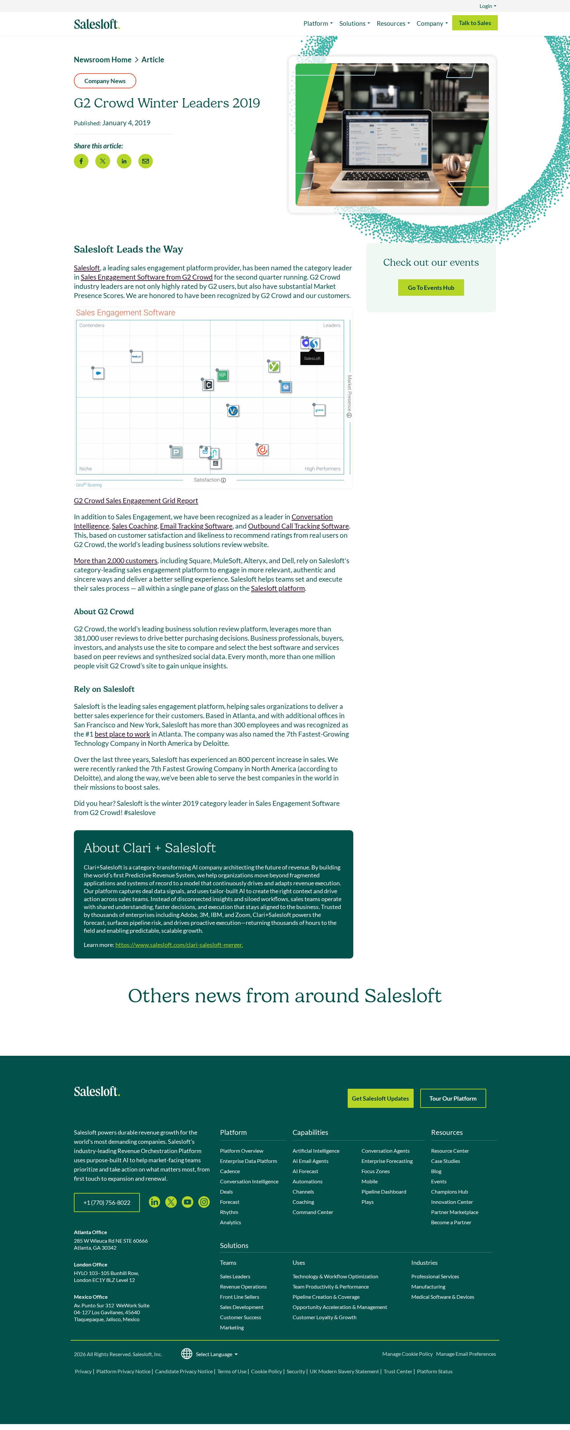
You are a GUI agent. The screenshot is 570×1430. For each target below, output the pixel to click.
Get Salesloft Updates (380, 1098)
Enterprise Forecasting (387, 1161)
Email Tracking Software (196, 526)
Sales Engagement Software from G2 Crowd (147, 277)
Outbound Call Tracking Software (298, 526)
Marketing (232, 1327)
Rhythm (229, 1212)
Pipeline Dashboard (384, 1191)
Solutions (352, 23)
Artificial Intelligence (316, 1150)
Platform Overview (241, 1150)
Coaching (303, 1202)
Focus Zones (376, 1171)
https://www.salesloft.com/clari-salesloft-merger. (179, 944)
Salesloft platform (278, 588)
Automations (308, 1181)
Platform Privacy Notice (123, 1371)
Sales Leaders (235, 1276)
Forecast (229, 1202)
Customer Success (240, 1317)
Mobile (370, 1181)
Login (486, 6)
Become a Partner (451, 1222)
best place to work (122, 734)
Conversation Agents (386, 1150)
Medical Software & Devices (442, 1296)
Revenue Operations (243, 1286)
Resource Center (450, 1150)
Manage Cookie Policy (407, 1354)
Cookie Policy (266, 1371)
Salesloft (87, 267)
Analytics (230, 1222)
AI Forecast (305, 1171)
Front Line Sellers (239, 1296)
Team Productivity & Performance (331, 1286)
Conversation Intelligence (249, 1181)
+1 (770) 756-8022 (106, 1202)
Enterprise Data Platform (248, 1161)
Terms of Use (231, 1371)
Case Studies (445, 1161)
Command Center (313, 1212)
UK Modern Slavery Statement (344, 1371)
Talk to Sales (475, 22)
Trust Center (398, 1371)
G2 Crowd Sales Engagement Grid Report (136, 500)
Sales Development (242, 1307)
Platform (315, 23)
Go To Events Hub (431, 287)
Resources (391, 23)
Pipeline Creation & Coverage (326, 1296)
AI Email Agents (311, 1161)
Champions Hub (449, 1191)
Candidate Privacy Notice (184, 1371)
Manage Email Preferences (466, 1354)
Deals (226, 1191)
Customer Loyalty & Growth (325, 1317)
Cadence (230, 1171)
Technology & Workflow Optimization (335, 1276)
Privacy (84, 1371)
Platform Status (435, 1371)
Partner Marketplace (454, 1212)
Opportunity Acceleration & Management (340, 1307)
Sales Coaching (134, 526)
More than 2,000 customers (115, 560)
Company (430, 23)
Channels (303, 1191)
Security (296, 1371)
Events (439, 1181)
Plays (368, 1202)
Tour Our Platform (453, 1098)
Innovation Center (452, 1202)
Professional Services (435, 1276)
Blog (436, 1171)
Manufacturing (428, 1286)
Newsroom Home (103, 59)
